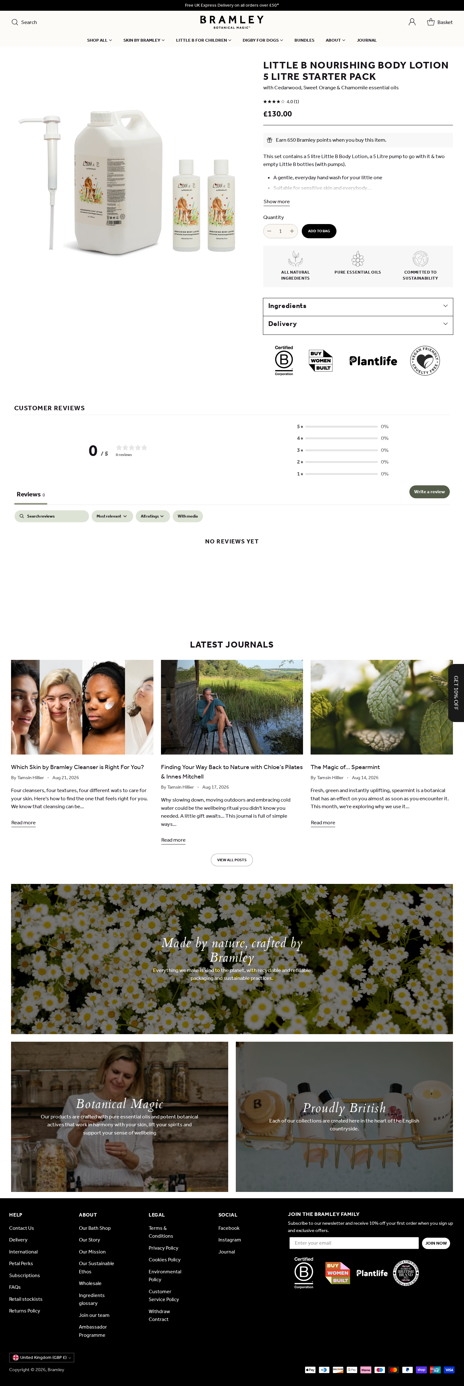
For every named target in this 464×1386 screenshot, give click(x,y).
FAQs (15, 1287)
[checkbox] (188, 516)
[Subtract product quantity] (269, 231)
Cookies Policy (165, 1260)
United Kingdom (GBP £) (43, 1357)
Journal (226, 1252)
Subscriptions (24, 1275)
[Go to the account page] (412, 22)
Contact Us (21, 1228)
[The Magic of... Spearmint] (382, 707)
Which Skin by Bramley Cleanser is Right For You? (77, 767)
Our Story (89, 1240)
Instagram (229, 1240)
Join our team (94, 1315)
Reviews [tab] (31, 494)
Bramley (56, 1369)
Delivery (18, 1240)
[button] (343, 427)
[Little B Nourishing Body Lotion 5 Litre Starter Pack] (132, 180)
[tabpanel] (232, 562)
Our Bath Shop (95, 1228)
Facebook (229, 1228)
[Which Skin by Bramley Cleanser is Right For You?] (82, 707)
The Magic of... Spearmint (345, 767)
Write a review (429, 492)
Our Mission (92, 1252)
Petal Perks (21, 1263)
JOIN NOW (436, 1243)
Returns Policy (24, 1311)
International (23, 1252)
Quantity (273, 217)
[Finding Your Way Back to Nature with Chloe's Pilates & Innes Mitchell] (232, 707)
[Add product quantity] (292, 231)
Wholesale (90, 1283)
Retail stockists (26, 1299)
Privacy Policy (163, 1248)
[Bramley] (232, 22)
